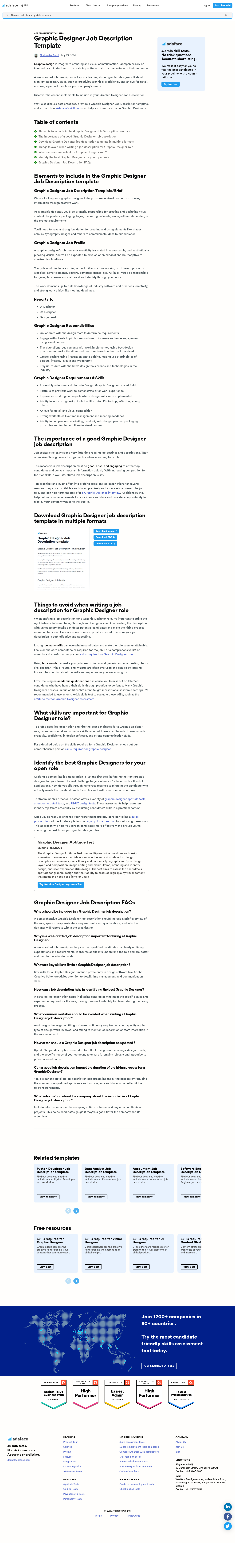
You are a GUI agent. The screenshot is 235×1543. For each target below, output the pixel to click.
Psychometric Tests (74, 1494)
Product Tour (70, 1442)
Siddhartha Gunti (49, 55)
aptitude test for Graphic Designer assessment (64, 699)
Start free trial (223, 5)
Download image (105, 531)
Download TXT (104, 543)
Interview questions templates (135, 1466)
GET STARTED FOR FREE (159, 1366)
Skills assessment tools (132, 1442)
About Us (181, 1442)
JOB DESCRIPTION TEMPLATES (48, 33)
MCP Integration (72, 1466)
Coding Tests (70, 1489)
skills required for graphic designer (88, 749)
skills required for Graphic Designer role (106, 654)
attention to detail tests (49, 803)
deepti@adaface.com (18, 1460)
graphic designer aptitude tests (125, 799)
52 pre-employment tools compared (139, 1447)
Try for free (170, 84)
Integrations (70, 1461)
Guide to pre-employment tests (136, 1484)
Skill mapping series (130, 1457)
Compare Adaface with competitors (139, 1452)
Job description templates (133, 1461)
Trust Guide (133, 1516)
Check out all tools (129, 1489)
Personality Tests (72, 1499)
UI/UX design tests (83, 803)
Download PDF (104, 537)
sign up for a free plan (101, 821)
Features (68, 1457)
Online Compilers (129, 1471)
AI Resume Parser (73, 1471)
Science (67, 1447)
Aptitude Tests (71, 1484)
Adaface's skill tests (69, 108)
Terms (98, 1516)
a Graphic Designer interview (101, 492)
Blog (178, 1452)
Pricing (67, 1452)
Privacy (114, 1516)
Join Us (180, 1447)
